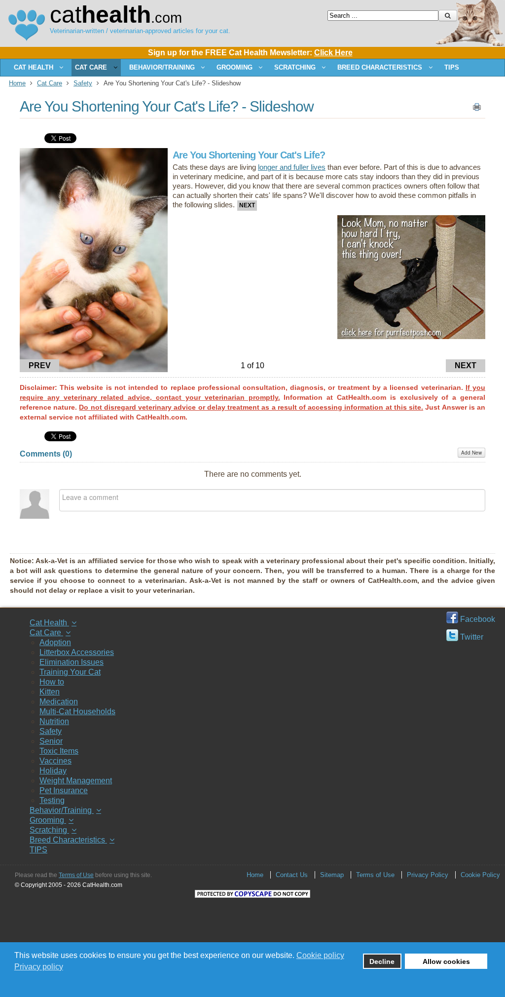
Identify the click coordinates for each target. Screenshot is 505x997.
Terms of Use (76, 875)
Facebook (476, 619)
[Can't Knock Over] (411, 336)
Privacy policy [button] (38, 966)
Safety (82, 83)
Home (17, 83)
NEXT (465, 365)
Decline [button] (382, 961)
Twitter (470, 637)
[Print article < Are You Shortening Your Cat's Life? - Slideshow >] (477, 109)
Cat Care (49, 83)
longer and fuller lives (291, 167)
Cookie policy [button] (320, 955)
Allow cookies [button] (446, 961)
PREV (40, 365)
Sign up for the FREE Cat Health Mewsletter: (250, 52)
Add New (471, 452)
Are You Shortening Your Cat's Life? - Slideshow (167, 106)
